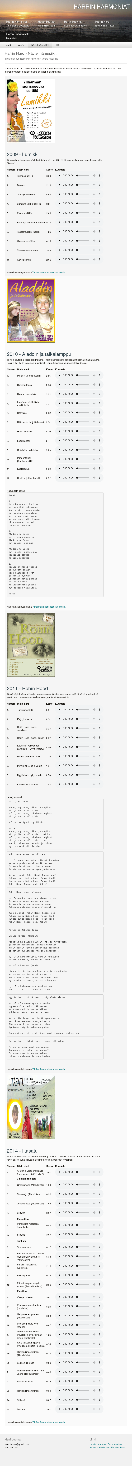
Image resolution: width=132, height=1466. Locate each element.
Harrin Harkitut (75, 23)
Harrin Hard (104, 23)
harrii (8, 45)
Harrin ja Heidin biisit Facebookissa (107, 1447)
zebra (21, 45)
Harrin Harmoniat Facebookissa (106, 1444)
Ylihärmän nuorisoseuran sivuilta (49, 272)
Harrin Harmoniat (17, 23)
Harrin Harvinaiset (17, 36)
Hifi (57, 45)
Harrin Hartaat (46, 23)
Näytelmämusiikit (40, 45)
